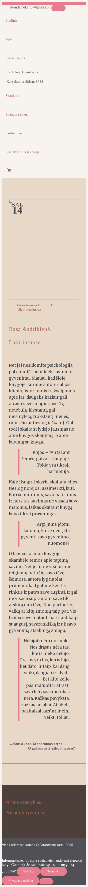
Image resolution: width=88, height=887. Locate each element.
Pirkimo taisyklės (23, 802)
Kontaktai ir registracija (22, 152)
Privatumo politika (24, 812)
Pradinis (11, 20)
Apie (9, 39)
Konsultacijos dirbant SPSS (25, 81)
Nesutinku (53, 871)
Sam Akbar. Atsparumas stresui (37, 744)
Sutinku (28, 871)
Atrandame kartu (28, 305)
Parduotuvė (14, 133)
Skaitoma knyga (17, 114)
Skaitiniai (12, 95)
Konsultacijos (15, 58)
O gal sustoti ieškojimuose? (53, 748)
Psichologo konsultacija (22, 72)
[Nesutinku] (46, 881)
